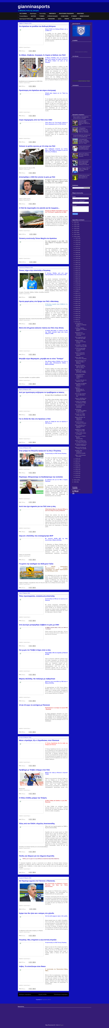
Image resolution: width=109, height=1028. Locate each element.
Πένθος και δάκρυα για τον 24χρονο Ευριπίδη (36, 856)
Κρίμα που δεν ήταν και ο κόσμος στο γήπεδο (36, 913)
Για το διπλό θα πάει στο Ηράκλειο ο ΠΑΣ (35, 419)
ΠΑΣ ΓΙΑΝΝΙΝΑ (23, 13)
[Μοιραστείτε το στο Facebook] (33, 51)
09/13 (76, 268)
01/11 (76, 475)
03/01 (76, 461)
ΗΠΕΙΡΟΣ (67, 18)
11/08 (76, 252)
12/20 (76, 240)
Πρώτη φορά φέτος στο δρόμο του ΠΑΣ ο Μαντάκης (39, 301)
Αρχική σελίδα (42, 994)
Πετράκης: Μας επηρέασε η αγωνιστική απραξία (37, 940)
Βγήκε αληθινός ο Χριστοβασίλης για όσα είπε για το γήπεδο (81, 117)
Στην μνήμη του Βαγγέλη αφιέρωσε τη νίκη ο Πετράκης (40, 451)
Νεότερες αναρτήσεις (25, 994)
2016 (75, 234)
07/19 (76, 285)
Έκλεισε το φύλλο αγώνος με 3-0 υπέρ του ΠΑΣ (37, 146)
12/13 (76, 242)
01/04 (76, 477)
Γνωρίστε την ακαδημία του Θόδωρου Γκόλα (36, 564)
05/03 (76, 307)
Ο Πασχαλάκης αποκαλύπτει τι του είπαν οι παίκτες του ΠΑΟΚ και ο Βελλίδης (83, 129)
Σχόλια (59, 18)
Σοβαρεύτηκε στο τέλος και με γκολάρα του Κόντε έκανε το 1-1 (84, 177)
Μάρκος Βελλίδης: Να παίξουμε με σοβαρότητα (37, 679)
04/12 (76, 313)
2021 (75, 224)
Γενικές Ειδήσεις (24, 16)
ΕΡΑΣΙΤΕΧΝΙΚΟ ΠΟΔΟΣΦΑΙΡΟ (66, 13)
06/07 (76, 297)
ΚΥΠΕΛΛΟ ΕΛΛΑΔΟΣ (52, 16)
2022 (75, 222)
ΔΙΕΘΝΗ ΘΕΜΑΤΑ (40, 18)
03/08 (76, 459)
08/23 (76, 274)
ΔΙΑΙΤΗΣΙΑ (33, 16)
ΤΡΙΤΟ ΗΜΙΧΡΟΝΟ (76, 18)
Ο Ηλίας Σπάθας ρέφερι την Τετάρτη (33, 798)
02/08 (76, 467)
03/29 (76, 317)
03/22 (76, 319)
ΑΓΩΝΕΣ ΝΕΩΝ (64, 16)
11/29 (76, 246)
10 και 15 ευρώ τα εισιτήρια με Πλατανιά (34, 705)
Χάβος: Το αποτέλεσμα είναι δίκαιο (32, 966)
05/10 (76, 305)
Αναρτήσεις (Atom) (46, 999)
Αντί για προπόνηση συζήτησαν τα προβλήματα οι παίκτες (41, 392)
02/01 (76, 469)
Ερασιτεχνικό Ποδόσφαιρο (26, 18)
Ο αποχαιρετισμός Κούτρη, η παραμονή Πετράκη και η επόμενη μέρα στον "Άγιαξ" (84, 141)
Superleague (33, 13)
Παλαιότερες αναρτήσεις (61, 994)
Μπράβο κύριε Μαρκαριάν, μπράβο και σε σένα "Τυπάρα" (41, 359)
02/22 (76, 463)
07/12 (76, 287)
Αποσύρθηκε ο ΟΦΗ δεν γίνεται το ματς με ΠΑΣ (37, 177)
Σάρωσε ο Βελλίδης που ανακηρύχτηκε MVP (36, 536)
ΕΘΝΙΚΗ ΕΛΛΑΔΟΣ (84, 16)
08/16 (76, 277)
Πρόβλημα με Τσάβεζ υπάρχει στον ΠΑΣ (34, 770)
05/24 (76, 301)
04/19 (76, 311)
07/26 (76, 283)
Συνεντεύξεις (43, 13)
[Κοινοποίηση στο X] (32, 51)
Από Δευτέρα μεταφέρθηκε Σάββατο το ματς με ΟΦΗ (39, 625)
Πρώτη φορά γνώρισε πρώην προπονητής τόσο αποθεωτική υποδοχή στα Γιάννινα (84, 162)
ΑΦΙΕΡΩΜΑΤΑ (52, 13)
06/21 (76, 293)
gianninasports (34, 6)
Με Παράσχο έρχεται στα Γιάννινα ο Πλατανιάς (37, 881)
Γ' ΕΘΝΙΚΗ (41, 16)
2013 (75, 482)
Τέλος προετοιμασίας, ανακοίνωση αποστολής (37, 596)
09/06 (76, 270)
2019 (75, 228)
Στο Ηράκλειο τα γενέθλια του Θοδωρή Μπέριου (37, 26)
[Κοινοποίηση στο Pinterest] (35, 51)
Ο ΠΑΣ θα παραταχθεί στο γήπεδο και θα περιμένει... (39, 208)
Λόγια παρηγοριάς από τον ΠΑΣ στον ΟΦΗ (35, 120)
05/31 (76, 299)
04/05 (76, 315)
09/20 (76, 266)
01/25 (76, 471)
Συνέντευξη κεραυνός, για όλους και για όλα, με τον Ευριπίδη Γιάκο (81, 136)
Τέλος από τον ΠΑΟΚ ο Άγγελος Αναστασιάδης (37, 823)
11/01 (76, 254)
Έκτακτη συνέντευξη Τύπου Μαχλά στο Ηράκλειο (38, 238)
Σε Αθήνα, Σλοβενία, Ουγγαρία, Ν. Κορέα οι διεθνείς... (81, 329)
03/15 (76, 321)
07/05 (76, 289)
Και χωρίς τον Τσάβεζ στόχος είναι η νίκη (34, 650)
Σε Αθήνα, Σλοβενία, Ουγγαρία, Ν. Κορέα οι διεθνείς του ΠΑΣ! (42, 55)
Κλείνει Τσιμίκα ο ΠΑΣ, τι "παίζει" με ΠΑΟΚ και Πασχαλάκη (84, 169)
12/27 (76, 238)
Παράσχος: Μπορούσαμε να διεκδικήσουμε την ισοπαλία (41, 477)
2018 (75, 230)
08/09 (76, 279)
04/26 (76, 309)
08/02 (76, 281)
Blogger (61, 1025)
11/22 (76, 248)
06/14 (76, 295)
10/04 (76, 262)
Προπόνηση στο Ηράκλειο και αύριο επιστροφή (37, 90)
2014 (75, 479)
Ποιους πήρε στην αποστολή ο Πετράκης (34, 270)
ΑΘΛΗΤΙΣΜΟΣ (80, 13)
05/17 (76, 303)
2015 (75, 236)
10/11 (76, 260)
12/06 (76, 244)
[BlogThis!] (31, 51)
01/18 (76, 473)
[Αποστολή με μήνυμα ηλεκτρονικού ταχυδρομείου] (29, 51)
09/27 (76, 264)
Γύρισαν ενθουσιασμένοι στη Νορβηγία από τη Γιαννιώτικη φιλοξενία (84, 148)
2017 (75, 232)
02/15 (76, 465)
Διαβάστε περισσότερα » (24, 47)
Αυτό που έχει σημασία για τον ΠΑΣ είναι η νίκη (37, 506)
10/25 (76, 256)
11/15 (76, 250)
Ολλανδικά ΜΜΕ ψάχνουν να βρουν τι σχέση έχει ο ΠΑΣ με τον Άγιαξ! (84, 122)
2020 (75, 226)
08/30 (76, 272)
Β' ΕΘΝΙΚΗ (74, 16)
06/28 (76, 291)
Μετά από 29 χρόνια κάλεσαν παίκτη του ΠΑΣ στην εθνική (41, 328)
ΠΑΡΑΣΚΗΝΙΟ (51, 18)
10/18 (76, 258)
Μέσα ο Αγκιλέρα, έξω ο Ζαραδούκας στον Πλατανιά (39, 740)
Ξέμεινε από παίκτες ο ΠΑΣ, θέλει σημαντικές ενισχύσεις (84, 155)
